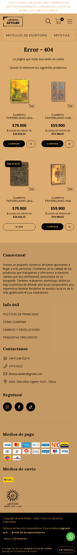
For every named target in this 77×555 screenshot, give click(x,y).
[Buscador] (48, 21)
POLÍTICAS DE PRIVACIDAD (21, 314)
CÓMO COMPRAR (14, 322)
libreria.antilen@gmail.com (25, 374)
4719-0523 (16, 366)
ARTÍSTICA (61, 35)
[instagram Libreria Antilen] (7, 406)
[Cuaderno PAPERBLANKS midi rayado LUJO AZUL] (69, 143)
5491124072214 (19, 358)
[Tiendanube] (15, 539)
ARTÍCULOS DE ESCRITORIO (26, 35)
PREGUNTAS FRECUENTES (20, 337)
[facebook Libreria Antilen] (19, 406)
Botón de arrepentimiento (28, 532)
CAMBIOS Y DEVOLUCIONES (21, 329)
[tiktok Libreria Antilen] (30, 406)
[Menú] (69, 21)
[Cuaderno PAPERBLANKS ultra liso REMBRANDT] (31, 143)
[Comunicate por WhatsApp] (70, 536)
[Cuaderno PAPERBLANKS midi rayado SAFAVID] (69, 226)
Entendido (66, 549)
